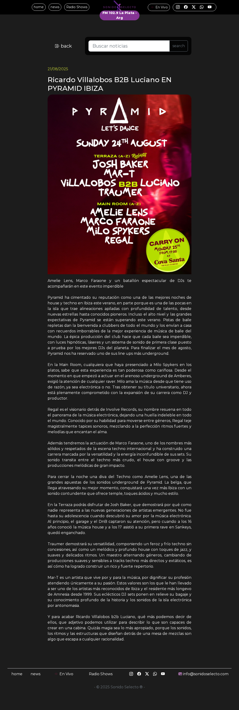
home (39, 7)
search (178, 46)
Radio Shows (76, 7)
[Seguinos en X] (194, 7)
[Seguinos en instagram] (178, 7)
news (55, 7)
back (66, 46)
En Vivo (161, 7)
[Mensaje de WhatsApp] (202, 7)
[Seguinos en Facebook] (186, 7)
